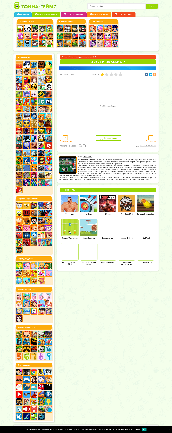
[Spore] (48, 394)
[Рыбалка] (41, 341)
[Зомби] (41, 334)
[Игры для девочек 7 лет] (48, 296)
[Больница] (26, 296)
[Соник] (26, 160)
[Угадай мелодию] (19, 175)
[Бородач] (19, 249)
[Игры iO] (41, 101)
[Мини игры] (26, 379)
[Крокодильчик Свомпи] (19, 123)
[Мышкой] (41, 379)
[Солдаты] (19, 348)
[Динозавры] (26, 101)
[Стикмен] (27, 43)
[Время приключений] (26, 205)
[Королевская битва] (26, 116)
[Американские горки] (33, 394)
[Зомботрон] (48, 334)
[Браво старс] (33, 86)
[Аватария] (33, 71)
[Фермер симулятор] (41, 409)
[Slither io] (41, 394)
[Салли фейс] (33, 153)
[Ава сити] (26, 71)
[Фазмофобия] (48, 386)
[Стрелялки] (67, 43)
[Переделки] (41, 303)
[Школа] (41, 182)
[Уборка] (41, 311)
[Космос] (33, 116)
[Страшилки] (41, 160)
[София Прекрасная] (41, 227)
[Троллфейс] (34, 43)
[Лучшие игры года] (48, 401)
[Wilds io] (26, 401)
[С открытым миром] (26, 153)
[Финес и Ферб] (41, 235)
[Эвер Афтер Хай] (19, 318)
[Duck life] (48, 64)
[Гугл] (33, 372)
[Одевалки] (114, 36)
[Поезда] (19, 145)
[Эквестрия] (107, 43)
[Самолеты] (48, 341)
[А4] (19, 71)
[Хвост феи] (48, 235)
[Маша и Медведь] (19, 273)
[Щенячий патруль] (48, 242)
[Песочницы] (26, 386)
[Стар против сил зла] (48, 227)
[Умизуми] (41, 280)
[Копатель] (19, 116)
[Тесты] (33, 311)
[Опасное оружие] (41, 130)
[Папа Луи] (19, 138)
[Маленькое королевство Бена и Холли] (33, 265)
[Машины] (74, 36)
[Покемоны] (48, 220)
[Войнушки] (19, 334)
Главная (65, 57)
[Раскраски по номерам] (41, 145)
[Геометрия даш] (41, 94)
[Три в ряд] (48, 167)
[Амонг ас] (26, 79)
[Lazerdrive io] (26, 416)
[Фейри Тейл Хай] (48, 311)
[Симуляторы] (41, 153)
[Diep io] (48, 409)
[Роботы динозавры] (19, 153)
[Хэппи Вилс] (19, 182)
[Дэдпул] (26, 213)
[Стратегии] (33, 348)
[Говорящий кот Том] (42, 28)
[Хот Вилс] (82, 43)
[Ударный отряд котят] (26, 175)
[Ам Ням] (20, 28)
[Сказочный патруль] (33, 227)
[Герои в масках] (41, 205)
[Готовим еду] (100, 28)
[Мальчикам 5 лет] (19, 356)
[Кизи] (49, 28)
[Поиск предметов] (26, 145)
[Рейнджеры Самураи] (19, 227)
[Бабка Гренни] (26, 372)
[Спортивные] (33, 160)
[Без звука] (26, 409)
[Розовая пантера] (26, 227)
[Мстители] (41, 220)
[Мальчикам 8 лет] (41, 356)
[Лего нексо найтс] (26, 341)
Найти (151, 6)
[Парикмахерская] (33, 303)
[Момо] (33, 379)
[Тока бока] (26, 280)
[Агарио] (41, 71)
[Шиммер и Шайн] (41, 242)
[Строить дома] (48, 160)
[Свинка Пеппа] (48, 273)
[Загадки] (19, 265)
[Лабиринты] (33, 123)
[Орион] (48, 130)
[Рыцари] (60, 43)
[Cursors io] (19, 409)
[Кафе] (107, 28)
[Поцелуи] (48, 303)
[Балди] (49, 43)
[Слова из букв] (48, 153)
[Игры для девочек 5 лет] (33, 296)
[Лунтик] (26, 265)
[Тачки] (19, 235)
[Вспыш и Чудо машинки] (33, 205)
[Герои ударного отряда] (74, 28)
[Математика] (48, 265)
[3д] (33, 64)
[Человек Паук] (26, 242)
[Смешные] (19, 160)
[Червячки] (26, 182)
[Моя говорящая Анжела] (107, 36)
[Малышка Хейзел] (19, 303)
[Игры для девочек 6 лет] (41, 296)
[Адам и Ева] (48, 71)
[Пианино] (33, 138)
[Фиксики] (33, 235)
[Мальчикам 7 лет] (33, 356)
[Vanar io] (41, 416)
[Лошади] (48, 123)
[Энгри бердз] (19, 189)
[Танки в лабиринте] (74, 43)
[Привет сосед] (33, 145)
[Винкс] (92, 28)
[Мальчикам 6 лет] (26, 356)
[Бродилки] (41, 86)
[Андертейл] (27, 28)
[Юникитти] (114, 43)
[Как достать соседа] (26, 108)
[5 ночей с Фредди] (41, 64)
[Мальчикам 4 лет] (48, 348)
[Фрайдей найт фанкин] (33, 175)
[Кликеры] (20, 36)
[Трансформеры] (26, 235)
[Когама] (27, 36)
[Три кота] (33, 280)
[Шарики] (33, 182)
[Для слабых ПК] (41, 372)
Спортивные (73, 57)
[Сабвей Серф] (49, 36)
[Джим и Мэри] (19, 101)
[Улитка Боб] (42, 43)
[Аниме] (33, 79)
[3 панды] (26, 64)
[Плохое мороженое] (41, 138)
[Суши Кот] (26, 167)
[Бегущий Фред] (19, 86)
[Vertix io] (19, 401)
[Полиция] (82, 36)
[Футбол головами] (48, 175)
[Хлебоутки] (19, 242)
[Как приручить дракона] (41, 213)
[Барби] (19, 296)
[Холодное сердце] (100, 43)
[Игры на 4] (48, 101)
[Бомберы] (26, 86)
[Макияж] (92, 36)
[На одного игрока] (48, 379)
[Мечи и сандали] (26, 130)
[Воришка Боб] (34, 28)
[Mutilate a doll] (19, 372)
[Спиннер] (20, 43)
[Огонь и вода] (33, 130)
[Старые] (41, 386)
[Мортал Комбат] (33, 341)
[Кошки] (48, 116)
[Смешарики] (19, 280)
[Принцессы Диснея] (19, 311)
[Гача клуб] (26, 94)
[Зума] (33, 101)
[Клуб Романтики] (41, 108)
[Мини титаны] (33, 220)
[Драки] (26, 334)
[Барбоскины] (19, 205)
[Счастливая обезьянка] (33, 167)
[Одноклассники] (154, 74)
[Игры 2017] (26, 394)
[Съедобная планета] (41, 167)
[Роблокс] (48, 145)
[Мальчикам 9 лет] (48, 356)
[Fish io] (19, 416)
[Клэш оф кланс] (48, 108)
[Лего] (41, 123)
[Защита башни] (33, 334)
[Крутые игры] (26, 123)
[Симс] (26, 311)
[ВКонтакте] (146, 74)
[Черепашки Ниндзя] (33, 242)
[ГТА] (67, 28)
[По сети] (33, 386)
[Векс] (48, 86)
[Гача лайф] (33, 94)
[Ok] (169, 429)
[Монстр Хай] (100, 36)
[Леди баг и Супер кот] (48, 213)
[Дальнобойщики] (48, 94)
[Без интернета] (33, 409)
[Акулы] (19, 79)
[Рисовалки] (41, 273)
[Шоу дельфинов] (48, 182)
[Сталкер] (26, 348)
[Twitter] (150, 74)
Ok (144, 429)
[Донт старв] (48, 372)
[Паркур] (26, 138)
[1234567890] (19, 64)
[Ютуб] (19, 394)
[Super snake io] (33, 416)
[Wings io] (33, 401)
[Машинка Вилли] (42, 36)
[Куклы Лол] (114, 28)
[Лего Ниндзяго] (60, 36)
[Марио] (19, 130)
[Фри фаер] (41, 175)
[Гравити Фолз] (48, 205)
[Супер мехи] (19, 167)
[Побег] (48, 138)
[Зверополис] (33, 213)
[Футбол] (41, 348)
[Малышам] (41, 265)
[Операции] (26, 303)
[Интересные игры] (19, 108)
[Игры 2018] (19, 379)
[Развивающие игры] (33, 273)
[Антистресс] (41, 79)
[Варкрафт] (41, 401)
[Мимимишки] (26, 220)
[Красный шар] (34, 36)
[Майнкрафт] (67, 36)
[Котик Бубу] (41, 116)
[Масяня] (19, 220)
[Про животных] (26, 273)
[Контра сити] (19, 341)
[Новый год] (19, 386)
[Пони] (92, 43)
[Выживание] (19, 94)
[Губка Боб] (19, 213)
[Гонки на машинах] (82, 28)
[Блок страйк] (60, 28)
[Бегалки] (48, 79)
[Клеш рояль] (33, 108)
